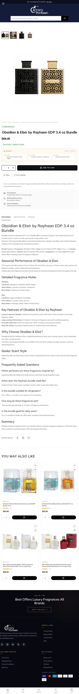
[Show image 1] (5, 35)
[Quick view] (35, 469)
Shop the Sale (38, 609)
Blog (45, 641)
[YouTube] (13, 644)
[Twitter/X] (18, 644)
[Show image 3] (21, 35)
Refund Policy (48, 634)
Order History (48, 661)
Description (6, 217)
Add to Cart (49, 168)
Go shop (49, 2)
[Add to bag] (24, 517)
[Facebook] (17, 438)
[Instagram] (23, 438)
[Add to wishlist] (35, 465)
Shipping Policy (7, 661)
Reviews (31, 217)
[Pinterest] (24, 644)
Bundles (16, 122)
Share (7, 175)
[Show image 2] (13, 35)
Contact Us (5, 657)
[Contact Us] (29, 438)
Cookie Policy (48, 637)
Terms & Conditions (8, 664)
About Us (5, 667)
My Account (47, 657)
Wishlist (46, 664)
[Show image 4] (30, 35)
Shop (9, 122)
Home (4, 122)
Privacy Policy (48, 631)
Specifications (19, 217)
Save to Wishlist (21, 175)
